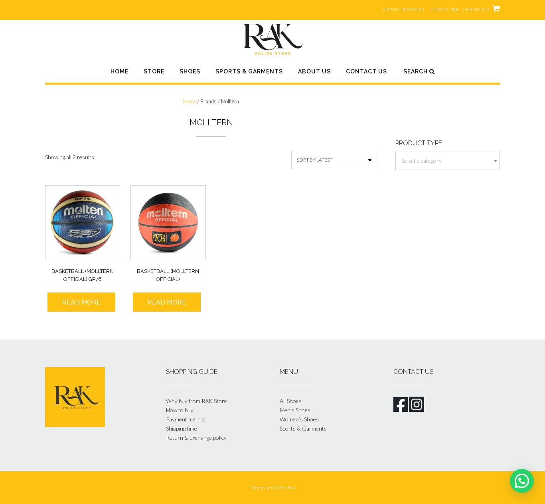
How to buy (180, 410)
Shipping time (181, 428)
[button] (522, 481)
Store (154, 71)
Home (119, 71)
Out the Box (283, 487)
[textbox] (448, 161)
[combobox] (447, 161)
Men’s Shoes (295, 410)
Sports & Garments (249, 71)
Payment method (186, 419)
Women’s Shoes (299, 419)
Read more (81, 302)
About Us (314, 71)
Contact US (366, 71)
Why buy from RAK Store (196, 400)
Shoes (190, 71)
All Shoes (291, 400)
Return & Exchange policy (196, 437)
